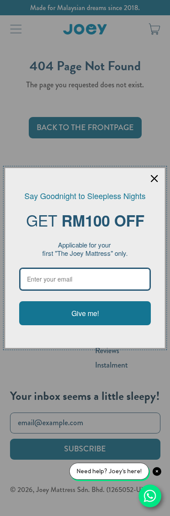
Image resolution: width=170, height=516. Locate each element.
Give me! (85, 313)
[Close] (154, 178)
